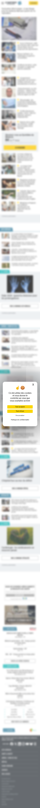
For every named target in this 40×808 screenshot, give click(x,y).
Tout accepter (20, 407)
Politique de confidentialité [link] (20, 420)
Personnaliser (20, 415)
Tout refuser (20, 411)
